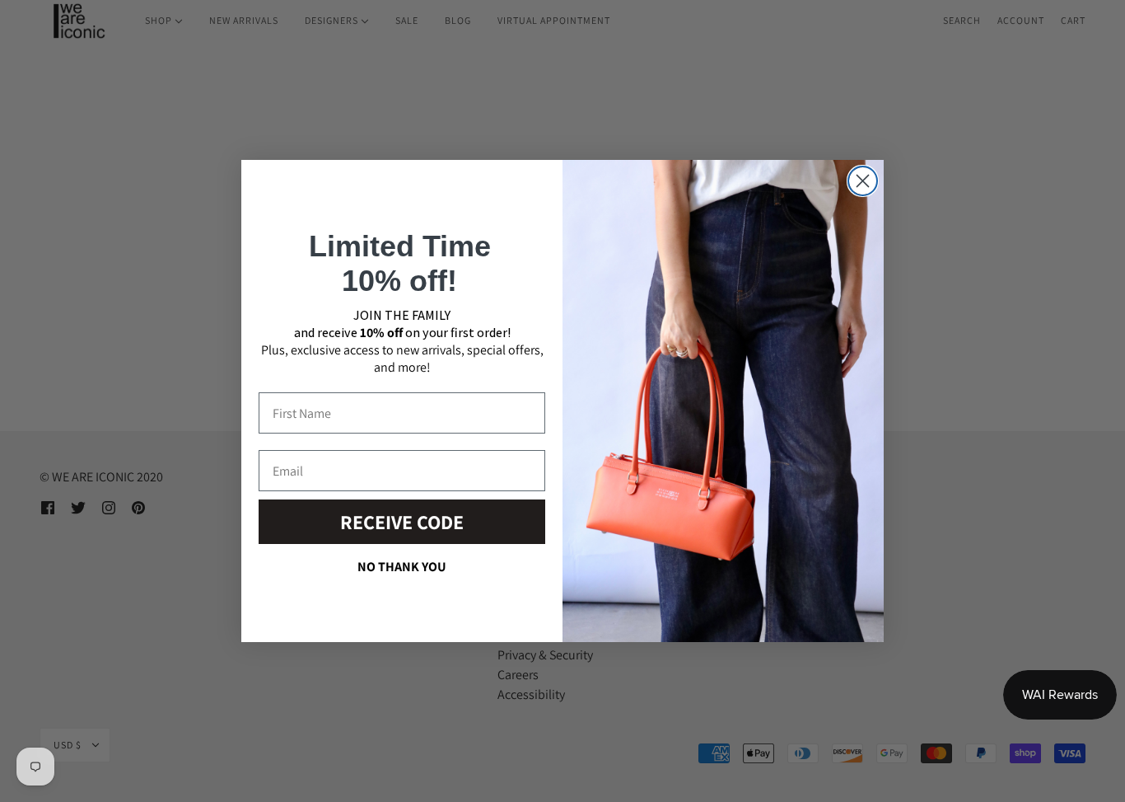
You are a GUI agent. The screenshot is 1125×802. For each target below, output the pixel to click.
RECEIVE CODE (402, 522)
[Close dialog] (862, 180)
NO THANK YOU (401, 566)
